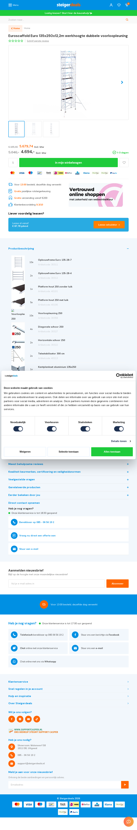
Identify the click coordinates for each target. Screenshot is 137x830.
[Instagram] (20, 719)
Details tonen (119, 441)
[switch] (51, 428)
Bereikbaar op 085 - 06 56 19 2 (36, 522)
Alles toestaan (112, 451)
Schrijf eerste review (38, 40)
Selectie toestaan (69, 451)
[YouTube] (28, 719)
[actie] (95, 195)
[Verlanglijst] (119, 5)
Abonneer (117, 583)
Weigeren (25, 451)
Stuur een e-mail (28, 548)
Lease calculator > (109, 224)
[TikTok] (36, 719)
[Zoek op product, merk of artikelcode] (127, 19)
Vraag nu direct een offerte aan (37, 535)
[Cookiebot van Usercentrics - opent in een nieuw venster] (118, 375)
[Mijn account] (111, 5)
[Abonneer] (125, 785)
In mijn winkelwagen (68, 162)
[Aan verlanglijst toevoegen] (124, 162)
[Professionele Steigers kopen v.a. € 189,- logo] (69, 5)
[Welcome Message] (129, 822)
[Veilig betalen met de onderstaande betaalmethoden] (12, 173)
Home (27, 28)
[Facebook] (11, 719)
